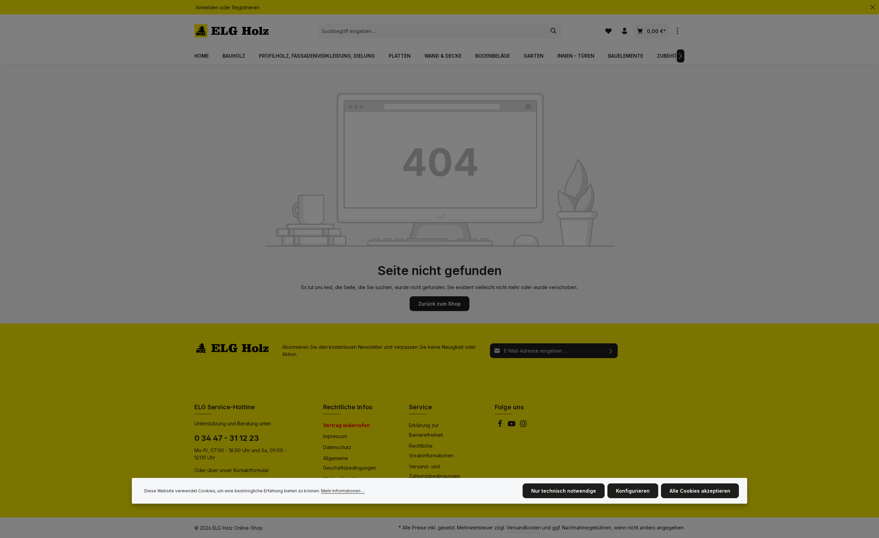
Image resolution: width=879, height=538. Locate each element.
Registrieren (246, 7)
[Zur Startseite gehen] (231, 31)
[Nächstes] (680, 56)
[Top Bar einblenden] (677, 31)
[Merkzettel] (608, 31)
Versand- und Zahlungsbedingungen (434, 471)
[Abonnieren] (611, 350)
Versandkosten (523, 527)
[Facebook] (500, 425)
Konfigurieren (633, 491)
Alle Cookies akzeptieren (700, 491)
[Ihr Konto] (624, 31)
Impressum (335, 436)
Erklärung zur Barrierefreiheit (426, 430)
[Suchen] (554, 30)
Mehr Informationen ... (343, 490)
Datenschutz (337, 447)
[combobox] (431, 30)
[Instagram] (523, 425)
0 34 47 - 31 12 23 (226, 438)
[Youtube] (512, 425)
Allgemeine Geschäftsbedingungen (349, 463)
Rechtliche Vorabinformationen (431, 450)
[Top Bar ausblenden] (873, 7)
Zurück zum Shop (439, 304)
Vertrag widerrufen (346, 425)
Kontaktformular (251, 470)
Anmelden (207, 7)
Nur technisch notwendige (563, 491)
